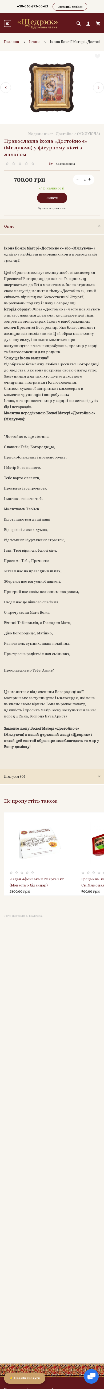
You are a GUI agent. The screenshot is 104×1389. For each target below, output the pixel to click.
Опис (9, 226)
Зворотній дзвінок (70, 6)
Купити (52, 198)
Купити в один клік (52, 208)
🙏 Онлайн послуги (24, 1378)
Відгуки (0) (14, 776)
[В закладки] (97, 56)
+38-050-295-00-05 (32, 6)
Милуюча (35, 916)
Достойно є (19, 916)
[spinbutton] (84, 180)
